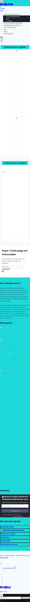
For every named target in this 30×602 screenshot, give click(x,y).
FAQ (5, 29)
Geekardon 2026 (5, 541)
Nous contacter (10, 27)
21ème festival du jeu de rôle (9, 544)
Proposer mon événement (13, 23)
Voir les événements (8, 568)
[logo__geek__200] (15, 367)
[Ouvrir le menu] (1, 40)
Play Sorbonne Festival (7, 527)
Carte (7, 18)
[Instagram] (5, 5)
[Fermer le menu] (0, 564)
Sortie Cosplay (4, 537)
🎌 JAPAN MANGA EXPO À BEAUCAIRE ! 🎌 (13, 530)
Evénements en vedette (12, 25)
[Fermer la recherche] (1, 595)
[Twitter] (3, 5)
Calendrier (9, 21)
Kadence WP (4, 557)
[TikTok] (8, 5)
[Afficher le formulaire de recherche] (1, 1)
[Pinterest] (10, 5)
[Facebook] (1, 5)
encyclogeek (8, 33)
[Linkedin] (12, 5)
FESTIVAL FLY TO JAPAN (7, 534)
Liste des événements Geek (13, 16)
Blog (5, 31)
